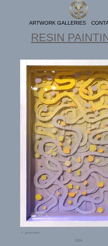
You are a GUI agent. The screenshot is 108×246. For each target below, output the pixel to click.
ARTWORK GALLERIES (57, 23)
